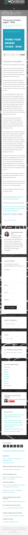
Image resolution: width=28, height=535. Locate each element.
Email (6, 292)
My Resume (7, 367)
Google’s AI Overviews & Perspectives (13, 429)
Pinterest (6, 374)
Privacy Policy (14, 532)
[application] (14, 54)
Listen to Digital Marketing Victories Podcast (14, 501)
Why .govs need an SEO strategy (12, 431)
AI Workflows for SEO (8, 462)
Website (6, 299)
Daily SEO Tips (13, 220)
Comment (7, 269)
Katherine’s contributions (19, 485)
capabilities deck (14, 521)
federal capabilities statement (17, 515)
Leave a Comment (8, 26)
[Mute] (20, 55)
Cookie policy (17, 469)
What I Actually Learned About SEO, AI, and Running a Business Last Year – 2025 (14, 416)
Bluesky (6, 371)
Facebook (6, 376)
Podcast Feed (7, 385)
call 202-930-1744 (18, 508)
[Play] (4, 54)
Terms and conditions (8, 469)
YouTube (6, 383)
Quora (5, 381)
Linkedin (6, 369)
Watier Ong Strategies (14, 2)
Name (6, 285)
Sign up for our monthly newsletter (11, 477)
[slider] (23, 54)
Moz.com (6, 378)
